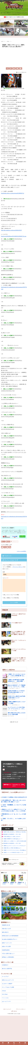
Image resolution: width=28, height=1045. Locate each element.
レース (4, 541)
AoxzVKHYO (11, 253)
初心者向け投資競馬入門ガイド (9, 939)
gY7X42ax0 (11, 262)
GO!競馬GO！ (5, 965)
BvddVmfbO (11, 480)
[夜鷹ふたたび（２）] (13, 878)
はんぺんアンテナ (6, 1001)
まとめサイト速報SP (7, 983)
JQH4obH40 (11, 408)
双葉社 (3, 883)
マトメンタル (5, 997)
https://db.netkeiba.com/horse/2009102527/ (11, 230)
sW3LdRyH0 (11, 350)
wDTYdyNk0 (11, 337)
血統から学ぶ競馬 (6, 946)
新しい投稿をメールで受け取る (11, 597)
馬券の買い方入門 (6, 928)
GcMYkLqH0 (11, 297)
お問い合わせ (14, 1011)
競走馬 (8, 541)
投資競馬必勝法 (6, 950)
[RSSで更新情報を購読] (10, 547)
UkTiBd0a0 (11, 324)
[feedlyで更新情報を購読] (7, 547)
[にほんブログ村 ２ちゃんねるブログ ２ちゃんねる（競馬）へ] (15, 536)
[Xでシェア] (7, 68)
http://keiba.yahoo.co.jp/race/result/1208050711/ (12, 193)
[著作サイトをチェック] (2, 547)
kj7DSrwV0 (11, 312)
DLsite (23, 873)
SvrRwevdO (11, 446)
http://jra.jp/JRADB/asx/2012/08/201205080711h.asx (13, 236)
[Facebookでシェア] (10, 68)
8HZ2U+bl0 (11, 429)
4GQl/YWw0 (11, 279)
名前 (4, 572)
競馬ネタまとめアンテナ (8, 980)
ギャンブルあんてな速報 (8, 987)
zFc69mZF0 (11, 508)
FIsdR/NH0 (11, 399)
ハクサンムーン (15, 541)
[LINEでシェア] (17, 68)
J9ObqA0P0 (11, 437)
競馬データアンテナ (7, 942)
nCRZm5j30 (11, 241)
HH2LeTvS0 (11, 391)
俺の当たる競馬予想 (7, 968)
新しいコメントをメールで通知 (11, 594)
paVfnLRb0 (11, 416)
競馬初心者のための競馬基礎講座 (10, 935)
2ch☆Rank (4, 994)
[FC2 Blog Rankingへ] (22, 536)
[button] (20, 68)
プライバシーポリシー (17, 566)
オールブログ (5, 976)
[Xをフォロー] (5, 547)
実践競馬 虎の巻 (6, 925)
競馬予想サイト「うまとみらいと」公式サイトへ (14, 785)
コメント (5, 577)
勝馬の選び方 (5, 932)
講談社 (11, 883)
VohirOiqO (10, 488)
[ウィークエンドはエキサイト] (5, 878)
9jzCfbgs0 (10, 467)
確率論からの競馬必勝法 (8, 957)
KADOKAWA (19, 883)
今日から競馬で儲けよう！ (8, 953)
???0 (3, 90)
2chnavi (4, 990)
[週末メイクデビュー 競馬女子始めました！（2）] (20, 878)
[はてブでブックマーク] (14, 68)
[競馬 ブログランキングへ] (6, 536)
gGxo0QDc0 (11, 497)
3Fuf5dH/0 (11, 270)
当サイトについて (7, 1009)
